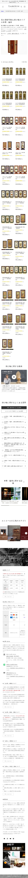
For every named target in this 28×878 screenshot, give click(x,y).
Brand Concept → (7, 562)
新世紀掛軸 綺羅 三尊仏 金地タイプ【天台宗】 (7, 327)
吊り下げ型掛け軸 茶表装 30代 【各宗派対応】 (7, 104)
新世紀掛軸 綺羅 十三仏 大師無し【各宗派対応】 (7, 353)
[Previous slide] (2, 533)
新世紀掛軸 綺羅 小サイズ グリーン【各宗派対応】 (7, 228)
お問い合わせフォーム (11, 672)
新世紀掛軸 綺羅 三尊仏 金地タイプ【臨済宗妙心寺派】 (20, 328)
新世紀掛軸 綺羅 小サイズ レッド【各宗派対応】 (20, 203)
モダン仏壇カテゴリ (14, 538)
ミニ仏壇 (8, 30)
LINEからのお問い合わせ (11, 664)
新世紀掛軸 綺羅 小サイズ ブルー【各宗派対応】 (7, 203)
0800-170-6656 (9, 656)
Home (2, 11)
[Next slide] (26, 533)
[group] (11, 495)
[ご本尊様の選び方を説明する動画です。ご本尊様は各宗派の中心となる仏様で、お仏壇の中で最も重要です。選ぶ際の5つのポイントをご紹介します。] (14, 377)
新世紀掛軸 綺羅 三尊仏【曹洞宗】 (20, 227)
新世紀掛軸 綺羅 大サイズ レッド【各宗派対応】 (7, 278)
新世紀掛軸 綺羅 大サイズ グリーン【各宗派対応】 (20, 278)
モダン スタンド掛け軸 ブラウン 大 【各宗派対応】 (20, 177)
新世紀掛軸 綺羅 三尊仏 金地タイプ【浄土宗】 (7, 303)
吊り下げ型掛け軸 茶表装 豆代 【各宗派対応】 (20, 79)
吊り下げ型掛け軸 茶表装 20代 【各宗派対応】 (7, 79)
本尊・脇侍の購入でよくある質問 (14, 407)
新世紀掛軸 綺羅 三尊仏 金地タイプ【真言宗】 (20, 303)
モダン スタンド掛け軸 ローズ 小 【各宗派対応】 (7, 128)
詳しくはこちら (8, 596)
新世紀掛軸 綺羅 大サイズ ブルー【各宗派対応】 (20, 253)
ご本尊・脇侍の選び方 (13, 33)
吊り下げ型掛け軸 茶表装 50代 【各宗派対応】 (20, 104)
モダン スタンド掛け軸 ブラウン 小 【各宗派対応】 (20, 128)
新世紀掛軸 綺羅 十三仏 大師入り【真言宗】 (7, 253)
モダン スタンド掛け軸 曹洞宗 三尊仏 (20, 153)
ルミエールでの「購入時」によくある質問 (14, 411)
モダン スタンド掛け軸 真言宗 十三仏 (7, 153)
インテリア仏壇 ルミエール (15, 876)
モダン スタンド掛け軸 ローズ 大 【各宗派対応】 (7, 177)
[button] (2, 6)
